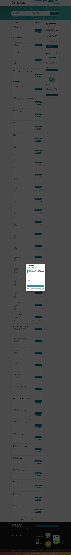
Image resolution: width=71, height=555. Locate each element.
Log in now (35, 267)
